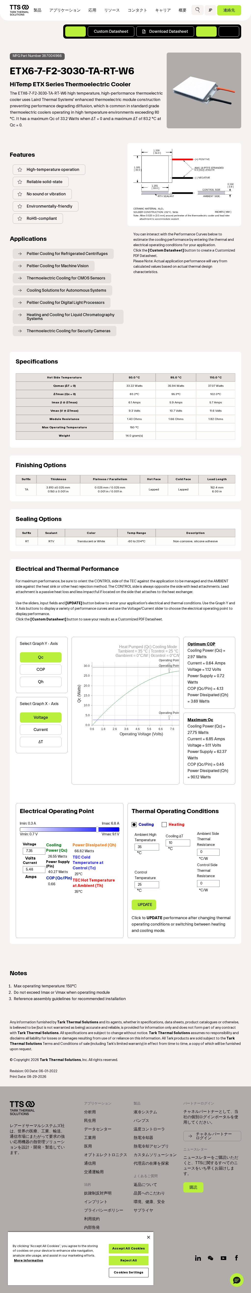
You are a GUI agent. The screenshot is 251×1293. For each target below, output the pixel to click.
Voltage (41, 717)
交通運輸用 (94, 1172)
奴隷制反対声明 (98, 1193)
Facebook (236, 1258)
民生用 (90, 1121)
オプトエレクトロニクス (105, 1155)
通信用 (90, 1163)
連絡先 (229, 10)
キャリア (163, 10)
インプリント (96, 1202)
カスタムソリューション (155, 1155)
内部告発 (92, 1227)
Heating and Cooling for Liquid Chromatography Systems (70, 316)
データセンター (98, 1129)
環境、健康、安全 (149, 1202)
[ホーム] (19, 10)
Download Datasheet (168, 31)
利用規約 (92, 1219)
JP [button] (210, 10)
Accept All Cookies (128, 1248)
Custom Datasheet (111, 31)
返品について (145, 1185)
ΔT (40, 742)
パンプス (141, 1121)
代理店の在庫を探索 (151, 1163)
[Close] (148, 1237)
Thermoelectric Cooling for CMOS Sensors (66, 278)
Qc (40, 657)
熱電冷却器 (143, 1138)
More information (28, 1260)
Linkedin (198, 1258)
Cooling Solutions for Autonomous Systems (66, 290)
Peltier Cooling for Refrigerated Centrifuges (67, 253)
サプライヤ (143, 1210)
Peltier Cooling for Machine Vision (57, 266)
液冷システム (145, 1112)
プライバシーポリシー (103, 1210)
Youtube (223, 1258)
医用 (88, 1146)
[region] (80, 1258)
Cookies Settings (128, 1272)
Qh (40, 681)
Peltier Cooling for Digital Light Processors (65, 302)
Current (41, 729)
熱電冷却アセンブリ (151, 1146)
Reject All (128, 1260)
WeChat (211, 1258)
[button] (197, 10)
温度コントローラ (149, 1129)
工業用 (90, 1138)
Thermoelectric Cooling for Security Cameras (68, 331)
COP (41, 669)
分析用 (90, 1112)
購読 (193, 1187)
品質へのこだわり (149, 1193)
